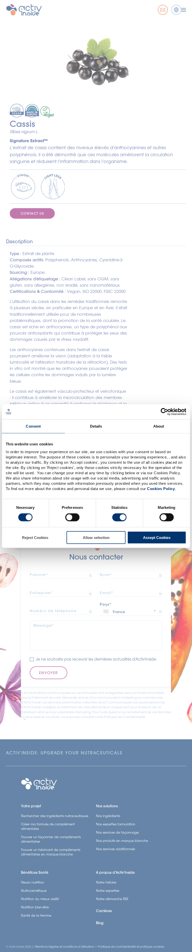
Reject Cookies (35, 537)
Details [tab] (96, 426)
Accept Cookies (156, 537)
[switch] (72, 517)
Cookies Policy (161, 488)
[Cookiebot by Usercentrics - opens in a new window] (164, 412)
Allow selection (96, 537)
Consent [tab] (33, 426)
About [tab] (158, 426)
